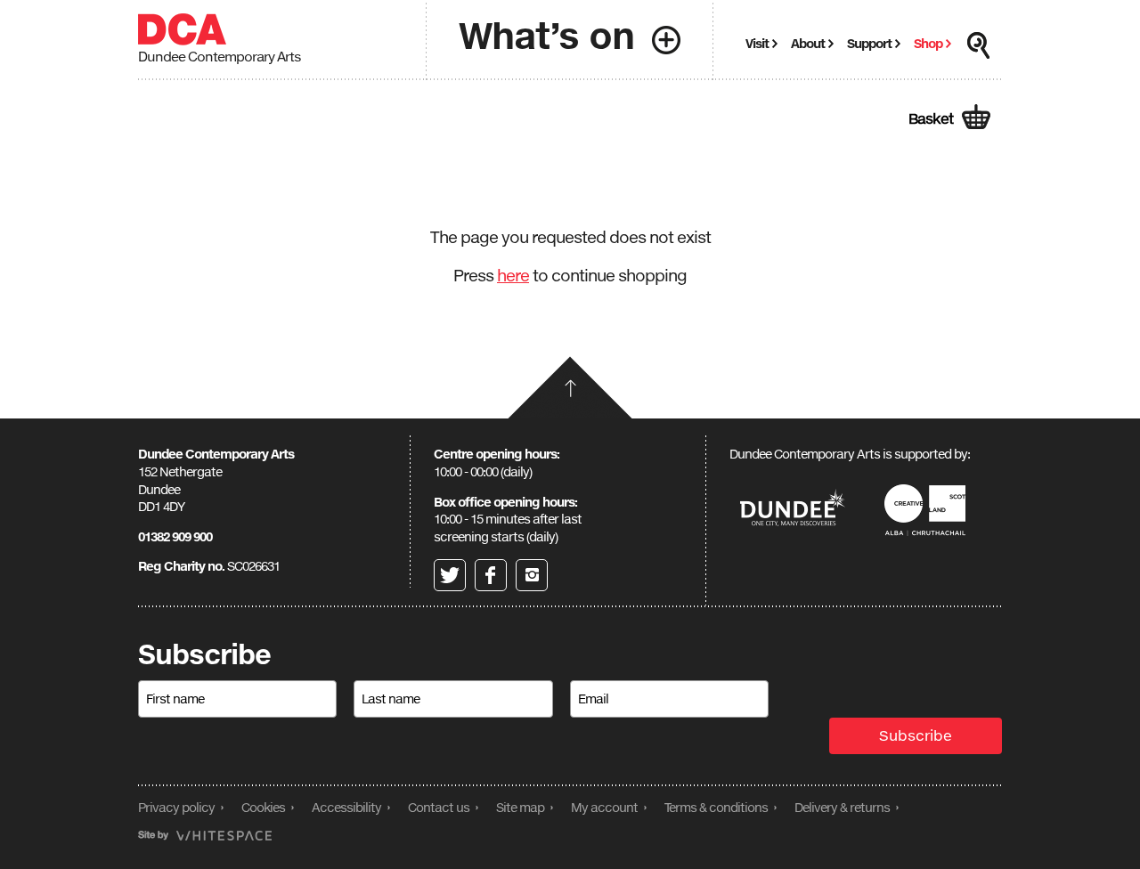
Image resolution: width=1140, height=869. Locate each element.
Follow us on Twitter (450, 575)
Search (979, 45)
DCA (182, 29)
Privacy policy (176, 807)
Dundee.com (792, 509)
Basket (930, 118)
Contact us (438, 807)
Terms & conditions (716, 807)
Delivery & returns (842, 807)
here (513, 275)
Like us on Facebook (491, 575)
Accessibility (346, 807)
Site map (520, 807)
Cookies (263, 807)
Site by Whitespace (205, 836)
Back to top (570, 387)
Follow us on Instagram (532, 575)
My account (604, 807)
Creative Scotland (928, 509)
